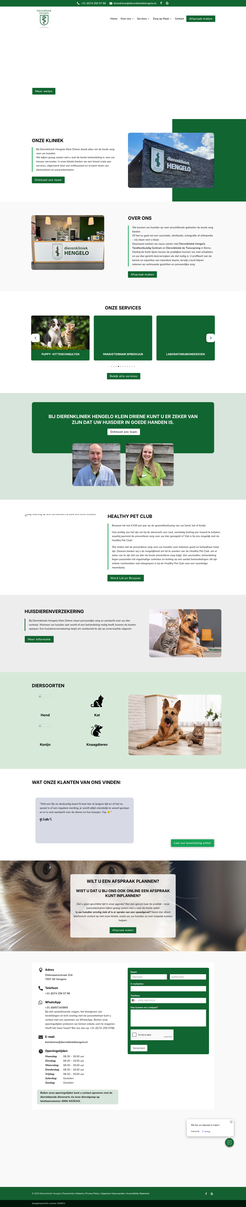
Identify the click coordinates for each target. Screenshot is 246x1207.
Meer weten (44, 91)
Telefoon (135, 995)
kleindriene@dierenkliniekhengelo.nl (135, 3)
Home (113, 19)
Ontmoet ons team (48, 180)
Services (142, 19)
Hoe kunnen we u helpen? (145, 1007)
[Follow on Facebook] (161, 3)
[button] (35, 338)
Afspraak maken (201, 19)
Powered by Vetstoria (73, 1193)
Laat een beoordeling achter (192, 843)
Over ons (126, 19)
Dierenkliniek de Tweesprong (183, 248)
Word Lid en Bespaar (125, 578)
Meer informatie (39, 639)
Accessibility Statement (138, 1193)
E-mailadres (138, 983)
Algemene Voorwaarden (113, 1193)
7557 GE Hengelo (55, 979)
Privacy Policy (92, 1193)
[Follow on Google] (167, 3)
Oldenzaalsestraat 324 (58, 975)
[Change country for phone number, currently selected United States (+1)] (134, 1000)
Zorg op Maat (161, 19)
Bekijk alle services (124, 376)
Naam (134, 972)
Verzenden (139, 1048)
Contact (179, 19)
